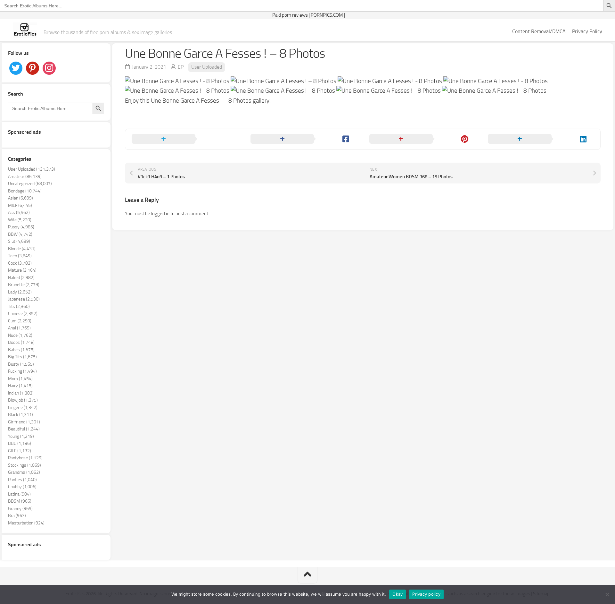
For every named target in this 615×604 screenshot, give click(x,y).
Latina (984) (19, 494)
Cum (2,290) (19, 321)
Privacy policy (426, 594)
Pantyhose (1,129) (25, 458)
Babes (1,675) (21, 350)
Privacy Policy (587, 31)
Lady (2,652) (20, 292)
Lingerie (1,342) (22, 407)
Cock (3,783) (20, 263)
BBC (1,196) (19, 443)
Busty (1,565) (21, 364)
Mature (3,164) (22, 270)
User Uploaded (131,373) (31, 169)
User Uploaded (206, 67)
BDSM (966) (19, 501)
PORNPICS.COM (327, 15)
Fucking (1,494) (22, 371)
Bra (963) (17, 515)
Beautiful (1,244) (24, 429)
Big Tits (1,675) (22, 357)
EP (181, 67)
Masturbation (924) (26, 523)
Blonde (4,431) (22, 248)
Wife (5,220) (19, 220)
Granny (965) (20, 508)
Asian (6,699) (20, 198)
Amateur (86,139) (25, 176)
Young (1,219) (21, 436)
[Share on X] (184, 139)
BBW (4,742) (20, 234)
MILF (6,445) (20, 205)
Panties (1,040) (22, 479)
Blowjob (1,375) (23, 400)
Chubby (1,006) (22, 486)
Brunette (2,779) (23, 284)
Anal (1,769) (19, 328)
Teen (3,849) (20, 256)
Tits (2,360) (19, 306)
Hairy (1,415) (20, 385)
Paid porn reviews (290, 15)
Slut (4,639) (19, 241)
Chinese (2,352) (22, 313)
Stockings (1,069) (24, 465)
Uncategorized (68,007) (30, 183)
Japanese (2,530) (24, 299)
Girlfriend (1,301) (24, 422)
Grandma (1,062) (24, 472)
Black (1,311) (20, 414)
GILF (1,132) (19, 451)
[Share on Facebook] (303, 139)
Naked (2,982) (21, 277)
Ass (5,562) (19, 212)
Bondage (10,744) (25, 191)
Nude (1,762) (20, 335)
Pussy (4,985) (21, 227)
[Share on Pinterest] (422, 139)
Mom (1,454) (20, 378)
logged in (160, 214)
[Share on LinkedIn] (540, 139)
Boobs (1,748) (21, 342)
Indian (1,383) (21, 393)
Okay (397, 594)
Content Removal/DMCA (539, 31)
